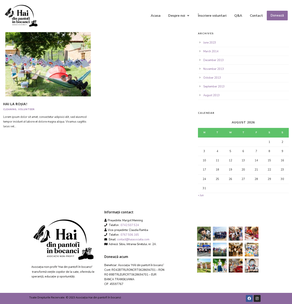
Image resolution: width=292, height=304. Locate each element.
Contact (256, 15)
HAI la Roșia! (15, 104)
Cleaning (9, 109)
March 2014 (210, 51)
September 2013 (214, 86)
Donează (277, 15)
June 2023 (209, 43)
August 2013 (211, 95)
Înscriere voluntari (212, 15)
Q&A (238, 15)
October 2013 (212, 78)
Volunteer (26, 109)
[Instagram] (257, 298)
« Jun (201, 195)
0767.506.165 (130, 235)
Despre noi (176, 15)
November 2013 (213, 69)
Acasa (156, 15)
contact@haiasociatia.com (133, 239)
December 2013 (213, 60)
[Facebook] (249, 298)
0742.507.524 (130, 225)
